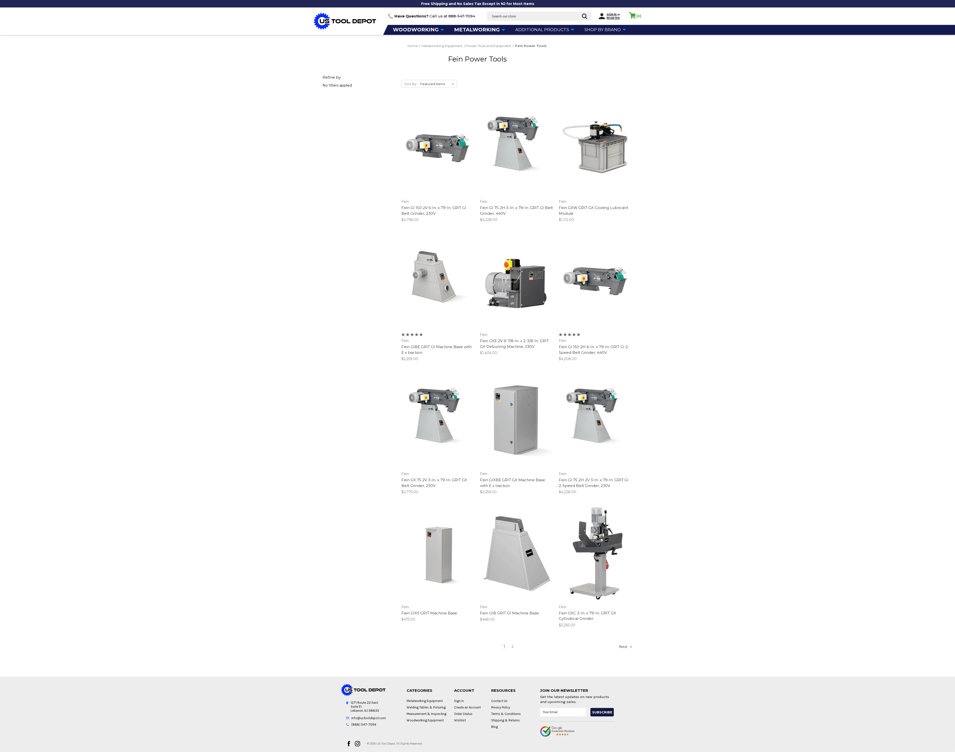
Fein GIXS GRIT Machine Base (429, 613)
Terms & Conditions (506, 714)
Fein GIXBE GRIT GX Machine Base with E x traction (512, 483)
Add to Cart (438, 157)
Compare (436, 148)
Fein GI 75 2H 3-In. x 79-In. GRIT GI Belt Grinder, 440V (516, 210)
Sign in (612, 14)
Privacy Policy (500, 707)
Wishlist (460, 720)
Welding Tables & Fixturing (426, 707)
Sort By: (410, 84)
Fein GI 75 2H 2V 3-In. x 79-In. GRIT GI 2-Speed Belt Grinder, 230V (593, 483)
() (638, 16)
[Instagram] (357, 743)
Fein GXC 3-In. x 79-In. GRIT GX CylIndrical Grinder (587, 616)
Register (613, 18)
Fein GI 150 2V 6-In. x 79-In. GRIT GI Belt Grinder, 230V (433, 210)
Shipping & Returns (505, 720)
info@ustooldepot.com (368, 718)
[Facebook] (348, 743)
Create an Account (467, 707)
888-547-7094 (461, 16)
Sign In (459, 701)
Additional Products (542, 29)
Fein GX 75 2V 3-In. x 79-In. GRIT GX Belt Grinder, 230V (434, 483)
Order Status (463, 714)
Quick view (437, 139)
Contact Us (499, 701)
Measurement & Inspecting (426, 714)
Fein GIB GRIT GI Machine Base (509, 613)
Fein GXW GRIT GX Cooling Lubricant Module (593, 210)
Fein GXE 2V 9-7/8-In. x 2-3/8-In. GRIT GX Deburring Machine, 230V (514, 343)
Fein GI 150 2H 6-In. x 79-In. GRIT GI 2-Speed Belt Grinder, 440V (594, 349)
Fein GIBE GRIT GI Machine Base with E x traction (436, 349)
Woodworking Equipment (425, 720)
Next (623, 646)
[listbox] (438, 84)
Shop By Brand (603, 29)
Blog (494, 727)
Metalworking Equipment (425, 701)
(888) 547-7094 (363, 724)
